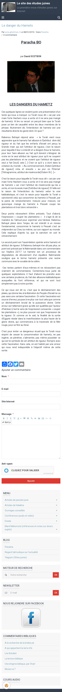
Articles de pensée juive (16, 500)
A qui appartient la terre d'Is (18, 648)
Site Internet (8, 401)
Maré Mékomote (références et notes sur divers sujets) (29, 528)
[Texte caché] (35, 418)
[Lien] (32, 418)
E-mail (5, 389)
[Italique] (7, 418)
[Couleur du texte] (19, 418)
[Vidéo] (43, 418)
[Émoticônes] (50, 418)
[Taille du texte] (14, 418)
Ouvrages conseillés (15, 510)
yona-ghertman (11, 32)
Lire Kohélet (11, 653)
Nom (4, 376)
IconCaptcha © (48, 473)
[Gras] (3, 418)
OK (55, 575)
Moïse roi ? (10, 669)
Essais (8, 521)
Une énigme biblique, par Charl (20, 664)
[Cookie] (6, 685)
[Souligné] (11, 418)
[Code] (47, 418)
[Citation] (24, 418)
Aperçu (7, 422)
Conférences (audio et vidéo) (19, 515)
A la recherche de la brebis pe (19, 643)
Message (6, 414)
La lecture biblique (14, 658)
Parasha (44, 32)
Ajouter (31, 481)
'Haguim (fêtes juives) (16, 557)
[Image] (39, 418)
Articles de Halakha (14, 505)
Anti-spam (7, 463)
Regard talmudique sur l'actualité (21, 552)
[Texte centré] (28, 418)
